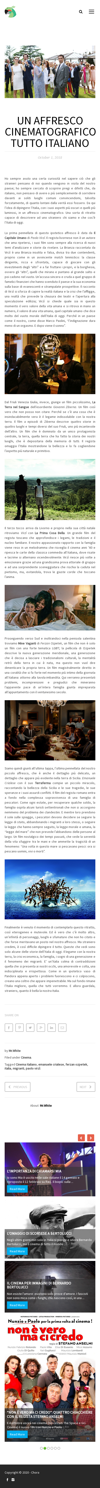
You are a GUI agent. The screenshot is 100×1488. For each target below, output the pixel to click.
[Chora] (10, 11)
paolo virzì (33, 1068)
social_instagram (13, 1479)
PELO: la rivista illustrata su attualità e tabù (51, 1181)
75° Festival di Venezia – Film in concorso (46, 1259)
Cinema (26, 1057)
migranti (18, 1068)
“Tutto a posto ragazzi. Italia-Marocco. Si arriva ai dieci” (48, 1315)
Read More (19, 1200)
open (91, 11)
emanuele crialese (51, 1064)
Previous (20, 1087)
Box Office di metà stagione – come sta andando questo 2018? (44, 1227)
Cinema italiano (26, 1064)
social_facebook (7, 1479)
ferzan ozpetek (76, 1064)
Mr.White (15, 1051)
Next (83, 1087)
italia (8, 1068)
